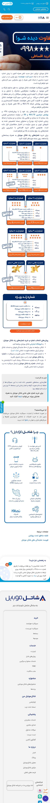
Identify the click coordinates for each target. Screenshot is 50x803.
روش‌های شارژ (31, 656)
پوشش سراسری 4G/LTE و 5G (36, 114)
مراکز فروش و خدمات (26, 3)
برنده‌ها (33, 689)
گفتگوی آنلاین (31, 740)
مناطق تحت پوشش (41, 3)
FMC (34, 666)
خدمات (32, 645)
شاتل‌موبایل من (29, 696)
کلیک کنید (15, 350)
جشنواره (32, 678)
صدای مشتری (31, 725)
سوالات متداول (31, 730)
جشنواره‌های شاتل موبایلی (27, 684)
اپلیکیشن (32, 702)
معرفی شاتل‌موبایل (29, 762)
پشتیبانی (32, 714)
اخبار (34, 752)
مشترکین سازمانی (40, 9)
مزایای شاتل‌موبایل (29, 767)
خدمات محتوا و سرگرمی (28, 661)
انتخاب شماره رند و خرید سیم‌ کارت (25, 331)
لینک (34, 575)
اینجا (20, 396)
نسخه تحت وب (30, 707)
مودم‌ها (35, 638)
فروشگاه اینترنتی (36, 344)
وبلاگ (34, 757)
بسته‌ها (35, 633)
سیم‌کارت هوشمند (32, 623)
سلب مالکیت (31, 671)
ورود (16, 17)
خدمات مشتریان (30, 720)
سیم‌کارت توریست (31, 628)
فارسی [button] (8, 3)
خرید (36, 618)
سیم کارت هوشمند (25, 76)
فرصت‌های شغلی (30, 772)
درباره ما (32, 747)
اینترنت (33, 651)
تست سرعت (31, 735)
